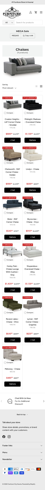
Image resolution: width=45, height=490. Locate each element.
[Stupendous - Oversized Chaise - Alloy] (33, 252)
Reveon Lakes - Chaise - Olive (12, 320)
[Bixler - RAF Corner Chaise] (12, 205)
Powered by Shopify (28, 484)
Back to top (21, 415)
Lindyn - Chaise (32, 169)
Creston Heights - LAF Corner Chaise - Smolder (12, 122)
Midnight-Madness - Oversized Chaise (32, 120)
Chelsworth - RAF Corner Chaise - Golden (12, 172)
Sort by (5, 85)
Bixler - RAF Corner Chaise (12, 220)
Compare (10, 113)
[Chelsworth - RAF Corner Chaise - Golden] (12, 155)
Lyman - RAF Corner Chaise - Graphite (32, 322)
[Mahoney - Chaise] (12, 355)
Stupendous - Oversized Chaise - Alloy (32, 269)
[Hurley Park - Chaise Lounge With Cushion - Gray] (12, 252)
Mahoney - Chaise (12, 369)
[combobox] (22, 22)
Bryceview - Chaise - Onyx (33, 220)
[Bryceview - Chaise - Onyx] (33, 205)
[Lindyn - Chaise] (33, 155)
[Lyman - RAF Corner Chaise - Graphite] (33, 305)
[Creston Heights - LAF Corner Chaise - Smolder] (12, 105)
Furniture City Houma (15, 484)
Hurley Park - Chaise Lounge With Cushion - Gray (12, 270)
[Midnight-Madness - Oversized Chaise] (33, 105)
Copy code (29, 36)
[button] (36, 12)
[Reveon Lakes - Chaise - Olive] (12, 305)
